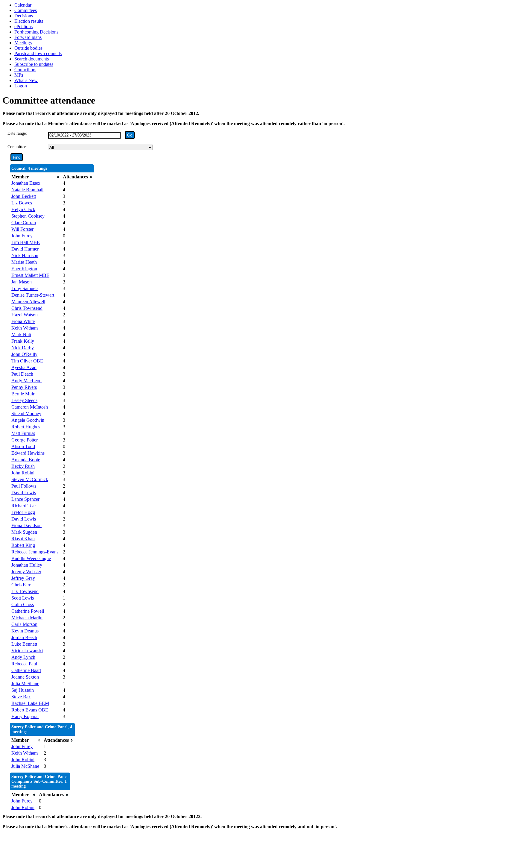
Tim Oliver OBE (27, 360)
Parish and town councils (38, 53)
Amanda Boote (25, 459)
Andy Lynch (23, 657)
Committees (25, 10)
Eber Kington (24, 268)
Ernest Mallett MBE (30, 275)
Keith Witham (24, 327)
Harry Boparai (25, 716)
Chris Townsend (26, 308)
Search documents (31, 58)
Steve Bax (21, 696)
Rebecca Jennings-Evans (34, 551)
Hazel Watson (24, 314)
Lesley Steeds (24, 400)
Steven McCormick (29, 479)
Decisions (23, 15)
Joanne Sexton (25, 676)
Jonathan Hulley (26, 565)
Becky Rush (23, 466)
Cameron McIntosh (29, 406)
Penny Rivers (24, 387)
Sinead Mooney (26, 413)
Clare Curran (23, 222)
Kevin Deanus (25, 630)
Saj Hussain (22, 690)
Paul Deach (22, 374)
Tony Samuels (24, 288)
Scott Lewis (22, 597)
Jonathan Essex (25, 183)
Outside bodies (28, 48)
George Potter (24, 439)
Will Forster (22, 229)
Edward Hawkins (28, 453)
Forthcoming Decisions (36, 31)
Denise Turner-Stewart (32, 295)
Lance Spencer (25, 499)
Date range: (17, 133)
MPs (18, 75)
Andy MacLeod (26, 380)
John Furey (22, 235)
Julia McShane (25, 683)
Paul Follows (23, 485)
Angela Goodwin (27, 420)
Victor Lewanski (27, 650)
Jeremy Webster (26, 571)
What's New (26, 80)
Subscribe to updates (33, 64)
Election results (28, 21)
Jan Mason (21, 281)
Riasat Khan (23, 538)
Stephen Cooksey (28, 216)
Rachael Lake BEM (30, 703)
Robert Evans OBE (29, 709)
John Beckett (23, 196)
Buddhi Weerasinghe (31, 558)
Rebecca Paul (24, 663)
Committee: (17, 147)
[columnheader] (35, 177)
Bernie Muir (22, 393)
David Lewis (23, 492)
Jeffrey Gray (23, 578)
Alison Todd (23, 446)
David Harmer (25, 248)
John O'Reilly (24, 354)
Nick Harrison (24, 255)
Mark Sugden (24, 532)
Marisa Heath (24, 262)
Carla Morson (24, 624)
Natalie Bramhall (27, 189)
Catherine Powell (27, 611)
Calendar (22, 4)
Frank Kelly (22, 341)
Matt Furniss (23, 433)
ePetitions (23, 26)
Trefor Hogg (23, 512)
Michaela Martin (26, 617)
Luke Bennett (24, 644)
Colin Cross (22, 604)
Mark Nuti (21, 334)
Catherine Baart (26, 670)
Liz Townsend (25, 591)
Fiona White (23, 321)
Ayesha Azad (24, 367)
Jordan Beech (24, 637)
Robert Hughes (25, 426)
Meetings (23, 42)
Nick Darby (22, 347)
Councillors (25, 69)
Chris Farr (21, 584)
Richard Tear (23, 505)
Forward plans (28, 37)
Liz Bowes (21, 202)
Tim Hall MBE (25, 242)
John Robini (22, 472)
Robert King (23, 545)
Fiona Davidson (26, 525)
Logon (20, 85)
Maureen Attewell (28, 301)
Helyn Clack (23, 209)
